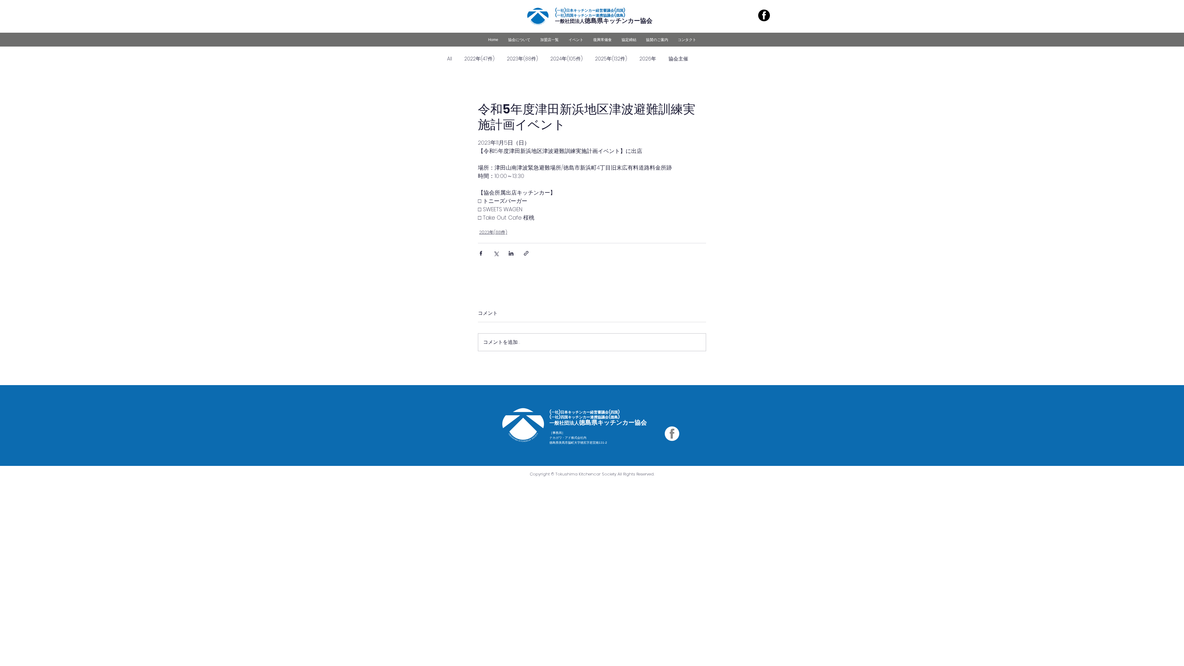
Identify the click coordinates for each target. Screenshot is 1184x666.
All (449, 58)
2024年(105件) (566, 58)
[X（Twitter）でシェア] (496, 253)
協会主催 (678, 58)
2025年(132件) (611, 58)
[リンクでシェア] (526, 253)
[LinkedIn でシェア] (511, 253)
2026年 (647, 58)
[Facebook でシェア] (481, 253)
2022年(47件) (479, 58)
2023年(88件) (522, 58)
